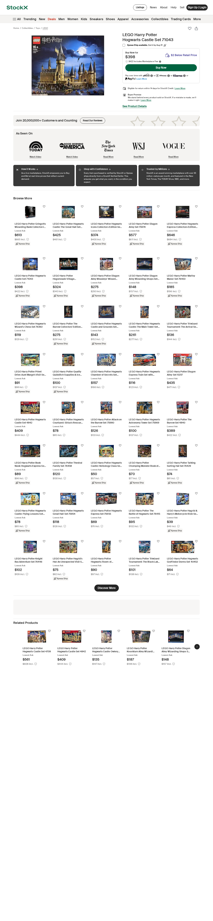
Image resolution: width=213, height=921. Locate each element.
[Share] (196, 28)
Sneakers (96, 19)
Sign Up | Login (197, 7)
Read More (108, 156)
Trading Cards (181, 19)
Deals (52, 19)
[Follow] (44, 206)
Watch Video (35, 156)
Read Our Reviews (91, 120)
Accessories (140, 19)
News (153, 7)
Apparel (123, 19)
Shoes (110, 19)
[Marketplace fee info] (160, 61)
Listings (140, 7)
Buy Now (161, 67)
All (19, 19)
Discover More (106, 588)
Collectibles (159, 19)
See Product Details (134, 106)
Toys (38, 28)
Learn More (141, 78)
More (197, 19)
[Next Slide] (197, 646)
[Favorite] (189, 28)
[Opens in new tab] (151, 75)
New (42, 19)
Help (174, 7)
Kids (84, 19)
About (164, 8)
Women (72, 19)
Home (16, 28)
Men (61, 19)
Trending (29, 19)
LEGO (45, 28)
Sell (182, 7)
